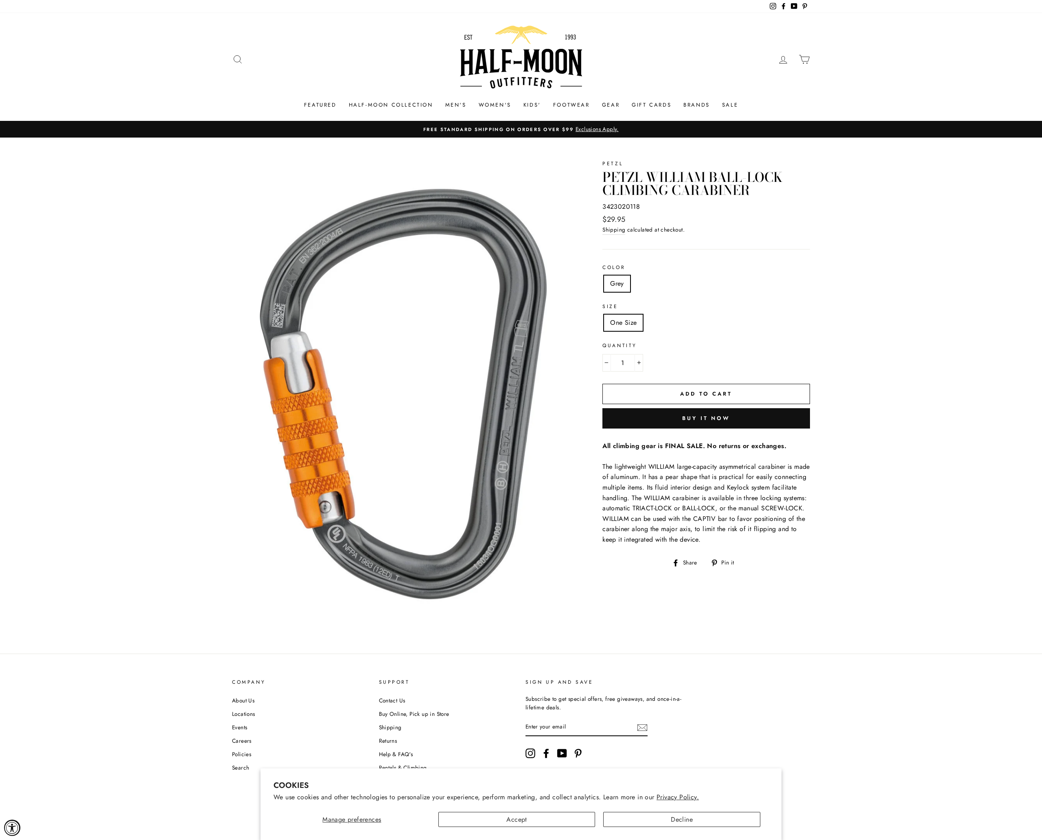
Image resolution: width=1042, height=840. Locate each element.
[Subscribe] (642, 727)
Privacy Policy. (678, 797)
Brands (696, 105)
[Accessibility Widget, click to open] (12, 828)
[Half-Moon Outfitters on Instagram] (530, 753)
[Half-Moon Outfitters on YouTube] (562, 753)
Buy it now (706, 418)
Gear (611, 105)
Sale (730, 105)
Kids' (532, 105)
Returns (388, 741)
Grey (617, 283)
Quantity (619, 345)
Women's (495, 105)
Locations (243, 714)
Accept (516, 819)
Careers (242, 741)
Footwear (571, 105)
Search (240, 767)
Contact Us (392, 700)
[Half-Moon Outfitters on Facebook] (546, 753)
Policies (241, 754)
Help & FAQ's (396, 754)
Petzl (612, 163)
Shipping (613, 229)
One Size (623, 322)
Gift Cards (651, 105)
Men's (455, 105)
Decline (682, 819)
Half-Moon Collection (391, 105)
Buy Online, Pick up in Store (414, 714)
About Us (243, 700)
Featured (320, 105)
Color (613, 267)
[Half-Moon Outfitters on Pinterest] (578, 753)
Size (610, 306)
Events (239, 727)
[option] (521, 129)
